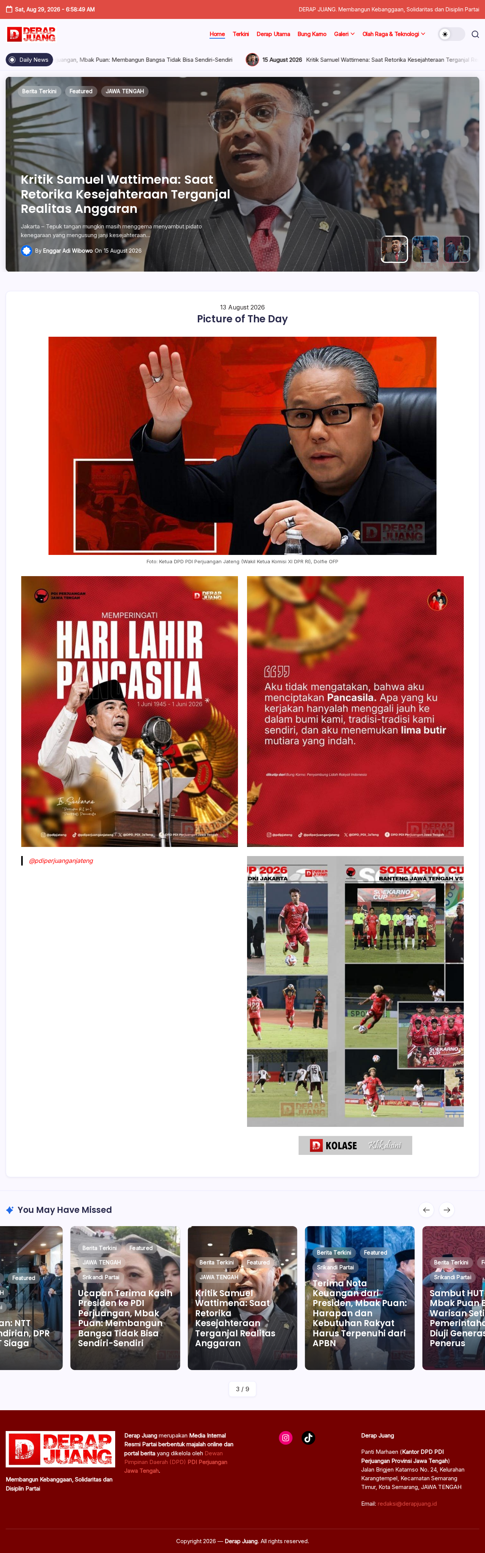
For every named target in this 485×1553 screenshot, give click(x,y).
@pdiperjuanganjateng (61, 860)
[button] (451, 34)
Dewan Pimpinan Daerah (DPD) (175, 1462)
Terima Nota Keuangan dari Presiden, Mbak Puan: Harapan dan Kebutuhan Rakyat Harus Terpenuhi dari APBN (116, 186)
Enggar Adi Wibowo (68, 250)
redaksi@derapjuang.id (407, 1503)
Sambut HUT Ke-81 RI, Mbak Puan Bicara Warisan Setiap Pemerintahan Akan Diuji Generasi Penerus (359, 1318)
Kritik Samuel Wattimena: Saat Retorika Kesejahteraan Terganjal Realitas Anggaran (269, 59)
